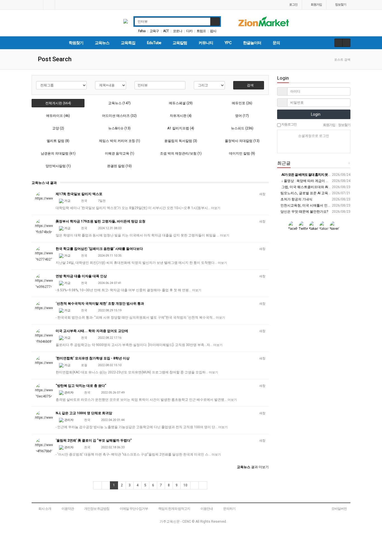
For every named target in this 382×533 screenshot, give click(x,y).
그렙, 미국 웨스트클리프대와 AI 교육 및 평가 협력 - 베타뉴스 (325, 187)
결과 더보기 (253, 467)
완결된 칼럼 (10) (119, 166)
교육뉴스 (102, 43)
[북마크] (49, 5)
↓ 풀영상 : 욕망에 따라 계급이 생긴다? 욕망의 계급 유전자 (323, 181)
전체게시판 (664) (58, 103)
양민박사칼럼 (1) (58, 166)
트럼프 (201, 31)
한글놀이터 (252, 43)
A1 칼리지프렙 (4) (180, 128)
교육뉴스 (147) (119, 103)
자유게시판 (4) (181, 116)
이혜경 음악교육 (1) (119, 153)
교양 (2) (58, 128)
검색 (250, 85)
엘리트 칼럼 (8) (58, 141)
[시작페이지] (37, 5)
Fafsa (141, 31)
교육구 (154, 31)
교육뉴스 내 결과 (44, 183)
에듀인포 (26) (242, 103)
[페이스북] (314, 146)
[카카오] (304, 146)
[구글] (323, 146)
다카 (189, 31)
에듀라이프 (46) (58, 116)
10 (185, 485)
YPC (228, 43)
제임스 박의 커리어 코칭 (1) (119, 141)
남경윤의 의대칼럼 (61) (58, 153)
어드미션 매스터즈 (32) (119, 116)
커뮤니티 (206, 43)
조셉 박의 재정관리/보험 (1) (181, 153)
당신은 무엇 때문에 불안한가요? (304, 212)
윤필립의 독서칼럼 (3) (180, 141)
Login (315, 114)
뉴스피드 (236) (242, 128)
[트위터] (333, 146)
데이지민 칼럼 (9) (242, 153)
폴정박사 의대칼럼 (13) (242, 141)
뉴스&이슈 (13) (119, 128)
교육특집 (128, 43)
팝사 (213, 31)
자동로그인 (289, 124)
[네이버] (294, 146)
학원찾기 (76, 43)
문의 (276, 43)
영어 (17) (242, 116)
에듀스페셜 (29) (181, 103)
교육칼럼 (180, 43)
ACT (166, 31)
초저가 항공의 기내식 (296, 199)
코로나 (177, 31)
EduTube (154, 43)
